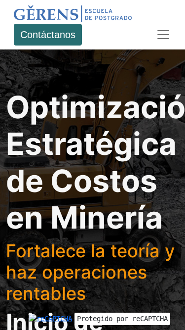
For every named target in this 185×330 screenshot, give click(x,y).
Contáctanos (47, 34)
